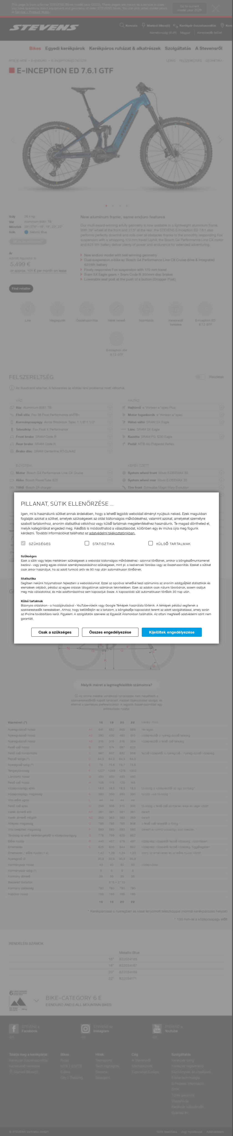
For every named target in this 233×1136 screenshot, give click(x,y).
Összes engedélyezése (110, 632)
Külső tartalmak (173, 544)
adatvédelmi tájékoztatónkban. (112, 533)
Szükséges (40, 544)
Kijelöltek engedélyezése (172, 632)
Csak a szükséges (54, 632)
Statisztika (104, 544)
